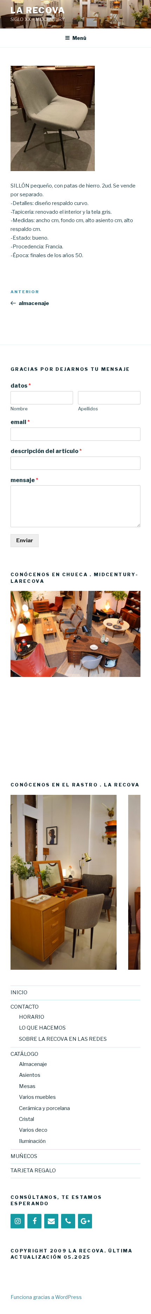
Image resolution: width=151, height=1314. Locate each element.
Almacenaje (33, 1064)
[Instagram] (18, 1221)
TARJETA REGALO (33, 1170)
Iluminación (32, 1141)
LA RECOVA (38, 10)
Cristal (26, 1119)
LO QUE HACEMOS (42, 1028)
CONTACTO (25, 1007)
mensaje (24, 480)
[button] (15, 678)
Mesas (27, 1086)
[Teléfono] (68, 1221)
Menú (79, 38)
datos (21, 385)
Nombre (19, 408)
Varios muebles (37, 1097)
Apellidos (88, 408)
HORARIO (31, 1017)
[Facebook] (34, 1221)
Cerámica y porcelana (44, 1108)
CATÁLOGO (24, 1054)
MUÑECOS (24, 1156)
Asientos (29, 1075)
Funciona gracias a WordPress (46, 1297)
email (20, 422)
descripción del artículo (46, 451)
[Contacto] (51, 1221)
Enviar (24, 540)
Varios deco (33, 1130)
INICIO (19, 992)
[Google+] (85, 1221)
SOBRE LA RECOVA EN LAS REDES (63, 1039)
